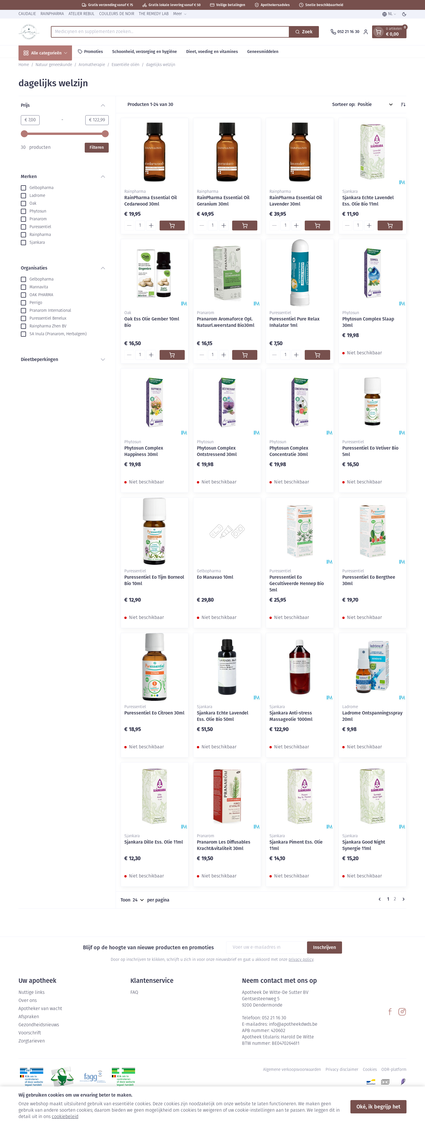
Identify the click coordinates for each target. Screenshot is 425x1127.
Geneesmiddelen (262, 51)
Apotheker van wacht (40, 1009)
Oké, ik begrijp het (378, 1107)
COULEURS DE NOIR (116, 14)
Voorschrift (30, 1033)
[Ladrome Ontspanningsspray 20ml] (372, 667)
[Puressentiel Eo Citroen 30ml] (154, 667)
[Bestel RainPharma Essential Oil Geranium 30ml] (244, 225)
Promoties (93, 51)
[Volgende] (402, 899)
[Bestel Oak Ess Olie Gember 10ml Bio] (172, 355)
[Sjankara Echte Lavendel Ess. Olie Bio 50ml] (227, 667)
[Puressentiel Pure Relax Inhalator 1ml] (299, 273)
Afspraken (29, 1017)
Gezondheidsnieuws (39, 1025)
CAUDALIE (27, 14)
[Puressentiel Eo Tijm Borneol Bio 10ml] (154, 531)
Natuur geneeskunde (54, 65)
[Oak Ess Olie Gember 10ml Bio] (154, 273)
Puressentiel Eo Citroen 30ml (154, 713)
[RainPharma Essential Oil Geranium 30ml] (227, 152)
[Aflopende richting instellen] (403, 104)
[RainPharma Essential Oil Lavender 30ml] (299, 152)
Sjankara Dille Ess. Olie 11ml (153, 842)
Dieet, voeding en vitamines (212, 51)
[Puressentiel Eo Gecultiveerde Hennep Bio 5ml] (299, 531)
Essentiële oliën (125, 65)
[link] (381, 899)
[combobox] (170, 32)
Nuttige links (32, 992)
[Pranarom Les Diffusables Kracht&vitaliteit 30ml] (227, 796)
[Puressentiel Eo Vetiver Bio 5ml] (372, 402)
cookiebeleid (65, 1117)
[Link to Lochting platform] (403, 1081)
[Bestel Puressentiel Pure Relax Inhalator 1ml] (317, 355)
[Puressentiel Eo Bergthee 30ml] (372, 531)
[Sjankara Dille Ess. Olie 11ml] (154, 796)
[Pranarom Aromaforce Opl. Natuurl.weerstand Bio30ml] (227, 273)
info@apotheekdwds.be (293, 1024)
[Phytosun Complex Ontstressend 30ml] (227, 402)
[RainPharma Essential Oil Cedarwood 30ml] (154, 152)
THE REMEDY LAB (154, 14)
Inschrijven (324, 947)
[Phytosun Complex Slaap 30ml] (372, 273)
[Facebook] (390, 1011)
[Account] (366, 32)
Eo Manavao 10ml (215, 577)
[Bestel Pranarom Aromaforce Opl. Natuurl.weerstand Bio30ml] (244, 355)
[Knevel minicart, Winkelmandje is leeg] (378, 32)
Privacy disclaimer (342, 1070)
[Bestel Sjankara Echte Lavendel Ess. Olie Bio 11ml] (390, 225)
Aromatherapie (92, 65)
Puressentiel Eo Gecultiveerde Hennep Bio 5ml (296, 583)
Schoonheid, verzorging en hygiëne (144, 51)
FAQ (134, 992)
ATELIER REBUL (82, 14)
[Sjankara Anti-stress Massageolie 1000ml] (299, 667)
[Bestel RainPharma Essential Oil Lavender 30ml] (317, 225)
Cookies (370, 1070)
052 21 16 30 (274, 1018)
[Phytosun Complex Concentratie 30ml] (299, 402)
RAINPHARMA (52, 14)
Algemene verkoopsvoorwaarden (292, 1070)
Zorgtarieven (32, 1041)
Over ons (28, 1000)
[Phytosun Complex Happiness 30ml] (154, 402)
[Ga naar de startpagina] (29, 32)
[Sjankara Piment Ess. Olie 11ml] (299, 796)
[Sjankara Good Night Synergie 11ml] (372, 796)
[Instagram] (402, 1011)
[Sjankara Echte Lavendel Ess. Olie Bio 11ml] (372, 152)
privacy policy (301, 960)
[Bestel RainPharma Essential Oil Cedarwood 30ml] (172, 225)
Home (24, 65)
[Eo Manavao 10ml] (227, 531)
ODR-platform (393, 1070)
